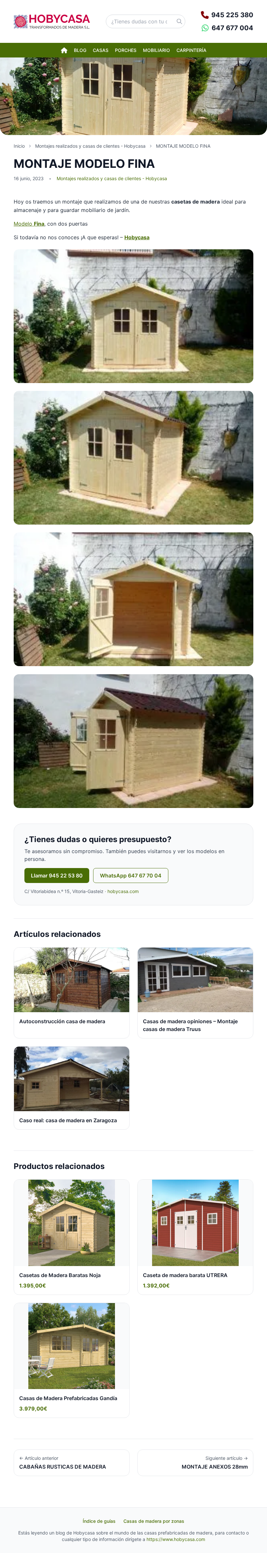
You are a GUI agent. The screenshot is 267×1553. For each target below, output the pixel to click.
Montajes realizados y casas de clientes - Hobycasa (112, 178)
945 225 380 (232, 15)
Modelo (29, 223)
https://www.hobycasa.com (176, 1539)
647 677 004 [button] (232, 28)
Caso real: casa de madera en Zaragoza (68, 1120)
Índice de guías (99, 1521)
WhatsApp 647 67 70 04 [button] (131, 875)
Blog (80, 50)
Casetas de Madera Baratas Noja (60, 1275)
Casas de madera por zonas (153, 1521)
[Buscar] (179, 21)
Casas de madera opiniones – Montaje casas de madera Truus (190, 1025)
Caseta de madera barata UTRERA (185, 1275)
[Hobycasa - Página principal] (52, 22)
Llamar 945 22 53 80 (57, 875)
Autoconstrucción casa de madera (62, 1021)
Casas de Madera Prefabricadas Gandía (68, 1398)
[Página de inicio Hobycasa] (64, 50)
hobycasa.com (123, 891)
